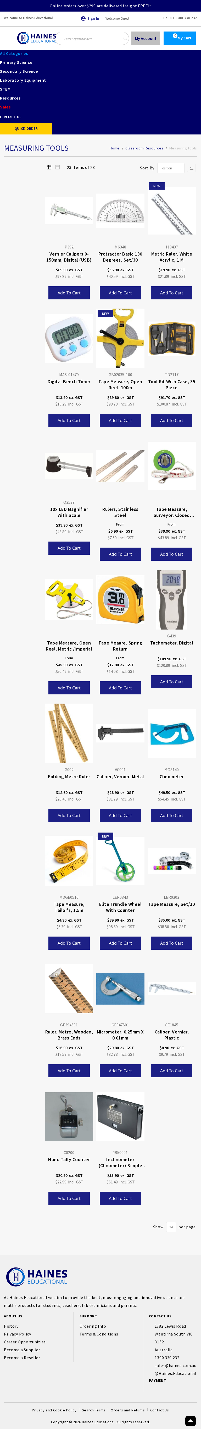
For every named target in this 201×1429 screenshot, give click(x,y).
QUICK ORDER (26, 128)
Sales (5, 107)
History (11, 1326)
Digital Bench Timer (69, 381)
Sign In (93, 18)
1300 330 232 (186, 18)
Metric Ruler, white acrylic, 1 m (171, 257)
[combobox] (92, 38)
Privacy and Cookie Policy (54, 1410)
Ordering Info (93, 1326)
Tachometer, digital (171, 643)
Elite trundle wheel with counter (120, 907)
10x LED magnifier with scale (69, 512)
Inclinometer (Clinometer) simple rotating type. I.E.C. (120, 1163)
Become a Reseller (22, 1357)
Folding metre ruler (69, 776)
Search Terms (93, 1410)
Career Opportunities (25, 1341)
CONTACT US (10, 117)
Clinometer (172, 776)
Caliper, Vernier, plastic (172, 1035)
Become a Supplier (22, 1349)
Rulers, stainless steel (120, 512)
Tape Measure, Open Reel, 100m (120, 384)
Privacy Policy (17, 1334)
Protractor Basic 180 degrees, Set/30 (120, 257)
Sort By (147, 167)
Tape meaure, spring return (120, 646)
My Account (146, 38)
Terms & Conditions (99, 1334)
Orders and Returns (128, 1410)
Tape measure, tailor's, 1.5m (69, 907)
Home (115, 148)
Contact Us (159, 1410)
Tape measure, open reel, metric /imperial (69, 646)
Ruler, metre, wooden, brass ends (69, 1035)
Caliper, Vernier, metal (120, 776)
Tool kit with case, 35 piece (171, 384)
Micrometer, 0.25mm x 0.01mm (120, 1035)
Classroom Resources (144, 148)
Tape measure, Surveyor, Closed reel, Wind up (172, 512)
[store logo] (37, 38)
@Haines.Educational (175, 1373)
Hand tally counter (69, 1159)
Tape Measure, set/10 (171, 904)
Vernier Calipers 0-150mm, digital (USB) (69, 257)
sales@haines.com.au (175, 1365)
